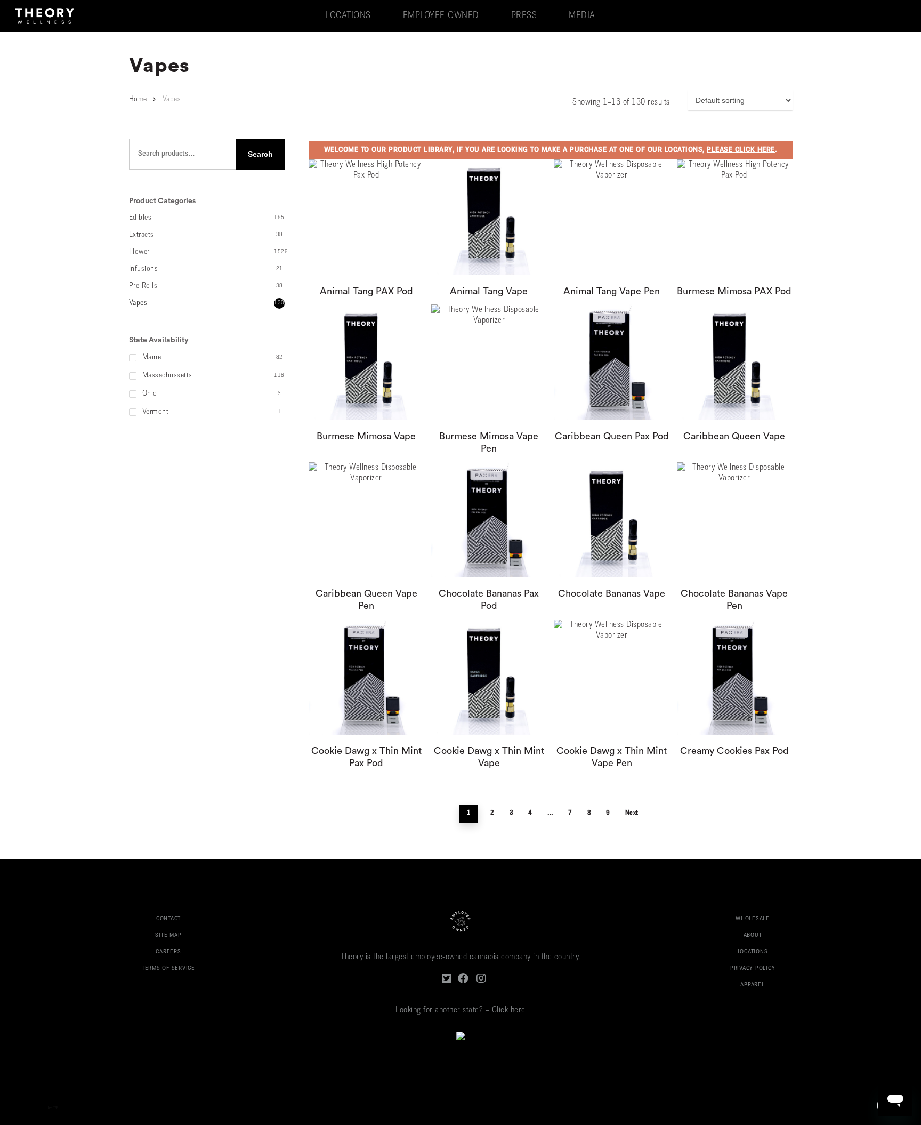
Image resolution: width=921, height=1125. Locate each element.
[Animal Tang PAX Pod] (366, 217)
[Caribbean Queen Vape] (734, 362)
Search (260, 154)
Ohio (149, 394)
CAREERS (168, 952)
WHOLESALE (753, 919)
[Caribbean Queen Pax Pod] (611, 362)
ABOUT (753, 935)
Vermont (155, 412)
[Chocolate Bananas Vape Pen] (734, 519)
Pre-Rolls (143, 286)
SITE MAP (168, 935)
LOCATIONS (753, 952)
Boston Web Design (31, 1108)
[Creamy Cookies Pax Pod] (734, 677)
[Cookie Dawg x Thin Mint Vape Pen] (611, 677)
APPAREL (752, 985)
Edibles (140, 218)
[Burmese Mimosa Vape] (366, 362)
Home (138, 99)
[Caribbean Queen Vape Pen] (366, 519)
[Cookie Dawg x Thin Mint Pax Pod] (366, 677)
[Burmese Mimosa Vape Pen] (488, 362)
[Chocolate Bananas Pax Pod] (488, 519)
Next (632, 813)
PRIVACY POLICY (752, 968)
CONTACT (168, 919)
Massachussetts (167, 376)
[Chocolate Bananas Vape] (611, 519)
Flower (139, 252)
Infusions (143, 269)
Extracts (141, 235)
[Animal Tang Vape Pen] (611, 217)
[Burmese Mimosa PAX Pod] (734, 217)
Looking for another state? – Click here (460, 1010)
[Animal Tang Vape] (488, 217)
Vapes (138, 303)
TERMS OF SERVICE (168, 968)
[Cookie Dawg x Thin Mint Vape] (488, 677)
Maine (151, 357)
